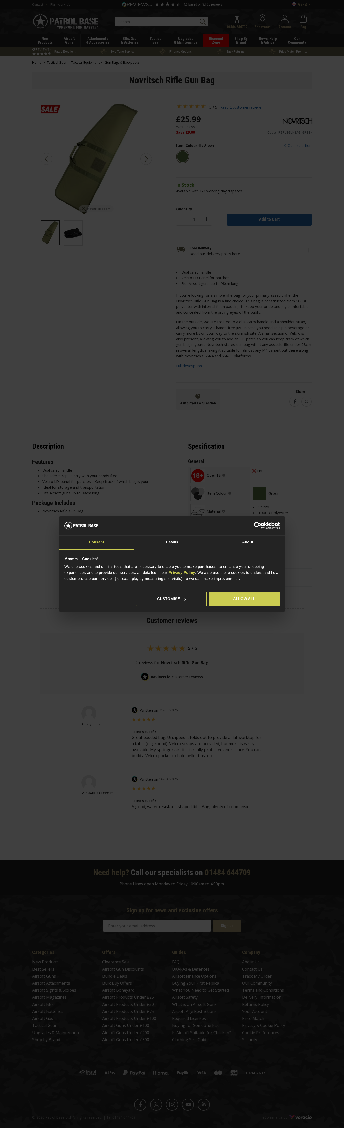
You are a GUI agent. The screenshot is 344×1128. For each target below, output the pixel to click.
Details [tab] (172, 542)
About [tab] (247, 542)
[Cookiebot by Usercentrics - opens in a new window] (258, 525)
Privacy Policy (181, 572)
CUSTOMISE (168, 599)
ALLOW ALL (244, 599)
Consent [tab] (96, 542)
